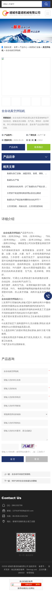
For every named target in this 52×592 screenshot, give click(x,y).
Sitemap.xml (31, 569)
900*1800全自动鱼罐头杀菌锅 (24, 481)
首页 (16, 47)
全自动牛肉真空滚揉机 (21, 474)
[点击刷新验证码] (28, 446)
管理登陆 (30, 573)
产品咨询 (13, 147)
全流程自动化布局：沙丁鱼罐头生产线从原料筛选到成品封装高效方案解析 (27, 186)
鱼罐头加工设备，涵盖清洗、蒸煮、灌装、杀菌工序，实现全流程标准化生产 (27, 173)
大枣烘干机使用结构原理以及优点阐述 (24, 193)
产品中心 (23, 47)
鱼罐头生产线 (13, 180)
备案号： (42, 566)
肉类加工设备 (35, 47)
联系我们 (38, 147)
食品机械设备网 (17, 569)
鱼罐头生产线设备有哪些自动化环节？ (24, 199)
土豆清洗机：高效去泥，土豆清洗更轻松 (25, 206)
